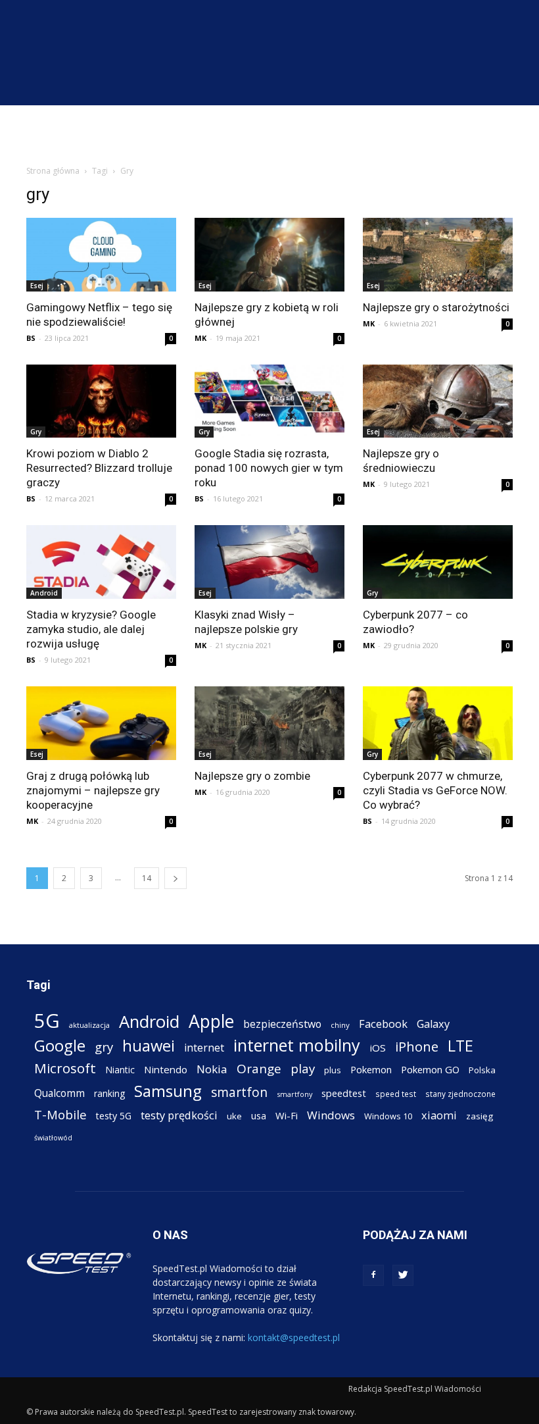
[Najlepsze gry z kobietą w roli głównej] (269, 255)
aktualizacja (89, 1025)
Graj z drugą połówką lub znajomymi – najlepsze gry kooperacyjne (93, 790)
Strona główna (53, 170)
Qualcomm (59, 1093)
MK (200, 338)
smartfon (239, 1092)
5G (47, 1021)
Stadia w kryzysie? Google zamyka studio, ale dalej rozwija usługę (91, 629)
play (303, 1068)
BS (30, 338)
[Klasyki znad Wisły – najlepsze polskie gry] (269, 562)
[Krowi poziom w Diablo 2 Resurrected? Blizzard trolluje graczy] (101, 401)
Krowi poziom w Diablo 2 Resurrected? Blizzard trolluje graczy (99, 468)
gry (104, 1047)
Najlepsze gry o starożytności (436, 307)
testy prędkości (179, 1115)
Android (44, 593)
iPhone (416, 1047)
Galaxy (433, 1023)
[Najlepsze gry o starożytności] (438, 255)
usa (258, 1115)
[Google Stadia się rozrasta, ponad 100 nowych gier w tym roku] (269, 401)
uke (234, 1116)
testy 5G (113, 1115)
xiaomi (439, 1115)
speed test (395, 1093)
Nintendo (165, 1069)
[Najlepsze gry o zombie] (269, 723)
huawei (148, 1046)
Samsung (168, 1091)
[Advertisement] (269, 134)
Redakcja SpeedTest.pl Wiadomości (414, 1388)
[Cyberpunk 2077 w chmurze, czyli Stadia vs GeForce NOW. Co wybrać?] (438, 723)
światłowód (53, 1137)
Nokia (212, 1069)
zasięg (479, 1116)
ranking (109, 1093)
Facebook (383, 1023)
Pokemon (371, 1069)
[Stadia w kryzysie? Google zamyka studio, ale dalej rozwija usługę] (101, 562)
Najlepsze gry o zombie (252, 775)
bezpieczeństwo (282, 1024)
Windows (331, 1115)
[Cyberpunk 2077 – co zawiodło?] (438, 562)
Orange (259, 1069)
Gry (35, 431)
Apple (211, 1022)
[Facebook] (373, 1275)
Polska (482, 1070)
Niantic (120, 1069)
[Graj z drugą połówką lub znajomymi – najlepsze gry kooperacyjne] (101, 723)
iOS (377, 1047)
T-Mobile (60, 1114)
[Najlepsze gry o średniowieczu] (438, 401)
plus (332, 1070)
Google (59, 1045)
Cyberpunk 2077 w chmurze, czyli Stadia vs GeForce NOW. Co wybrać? (435, 790)
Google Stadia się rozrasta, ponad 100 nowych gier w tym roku (269, 468)
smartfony (294, 1094)
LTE (460, 1046)
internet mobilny (296, 1045)
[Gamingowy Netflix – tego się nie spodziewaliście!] (101, 255)
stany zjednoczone (460, 1093)
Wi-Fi (286, 1115)
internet (204, 1048)
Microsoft (65, 1068)
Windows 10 (388, 1116)
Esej (36, 285)
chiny (340, 1025)
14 (146, 878)
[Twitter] (402, 1275)
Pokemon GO (430, 1069)
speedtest (343, 1093)
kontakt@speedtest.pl (294, 1337)
